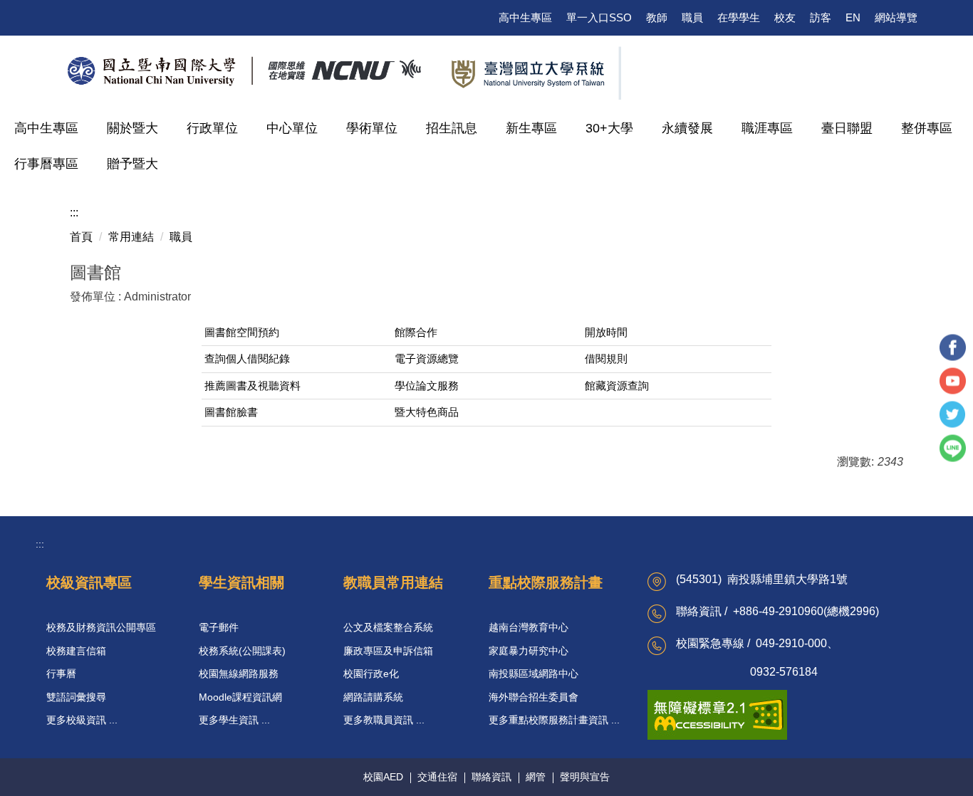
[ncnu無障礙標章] (717, 714)
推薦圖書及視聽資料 (252, 386)
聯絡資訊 (491, 776)
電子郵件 (219, 627)
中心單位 (292, 128)
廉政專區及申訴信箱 (388, 650)
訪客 (820, 17)
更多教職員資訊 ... (384, 720)
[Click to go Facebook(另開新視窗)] (953, 348)
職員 (692, 17)
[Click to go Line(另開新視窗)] (953, 448)
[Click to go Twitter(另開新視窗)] (953, 415)
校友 (785, 17)
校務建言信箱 (76, 650)
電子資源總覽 (427, 359)
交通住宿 (437, 776)
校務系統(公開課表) (242, 650)
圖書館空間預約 (241, 332)
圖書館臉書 (231, 412)
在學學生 (738, 17)
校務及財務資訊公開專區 (101, 627)
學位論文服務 (427, 386)
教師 (656, 17)
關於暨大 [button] (132, 128)
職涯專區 (767, 128)
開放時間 (606, 332)
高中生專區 (525, 17)
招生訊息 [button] (451, 128)
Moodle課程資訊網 (240, 697)
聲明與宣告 (585, 776)
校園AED (383, 776)
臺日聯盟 (847, 128)
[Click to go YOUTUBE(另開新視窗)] (953, 381)
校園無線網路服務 (239, 673)
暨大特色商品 (427, 412)
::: (74, 212)
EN (852, 17)
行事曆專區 (46, 164)
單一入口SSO (599, 17)
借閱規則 (606, 359)
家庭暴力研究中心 (528, 650)
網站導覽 (896, 17)
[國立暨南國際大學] (334, 71)
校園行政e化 (371, 673)
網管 (536, 776)
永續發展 (687, 128)
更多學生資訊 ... (234, 720)
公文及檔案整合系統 (388, 627)
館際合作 (416, 332)
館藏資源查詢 (617, 386)
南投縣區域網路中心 (533, 673)
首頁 (81, 237)
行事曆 (61, 673)
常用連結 (131, 237)
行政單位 (212, 128)
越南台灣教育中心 (528, 627)
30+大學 (609, 128)
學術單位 (371, 128)
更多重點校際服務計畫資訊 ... (554, 720)
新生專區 (531, 128)
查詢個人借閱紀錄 (247, 359)
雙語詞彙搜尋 (76, 697)
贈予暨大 (132, 164)
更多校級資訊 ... (82, 720)
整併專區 (926, 128)
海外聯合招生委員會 (533, 697)
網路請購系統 (373, 697)
